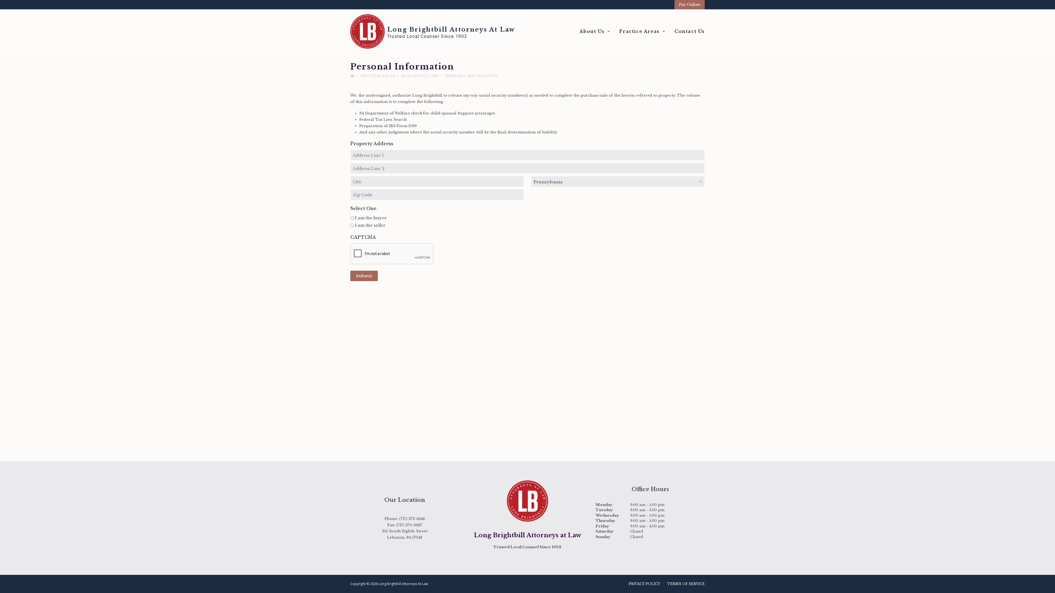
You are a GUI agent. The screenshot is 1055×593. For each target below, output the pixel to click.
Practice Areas (639, 31)
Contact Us (689, 31)
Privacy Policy (644, 584)
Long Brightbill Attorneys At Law (451, 29)
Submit (364, 275)
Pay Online (689, 4)
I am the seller (370, 225)
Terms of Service (686, 584)
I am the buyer (371, 217)
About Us (591, 31)
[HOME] (352, 76)
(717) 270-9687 (409, 525)
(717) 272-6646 (412, 518)
